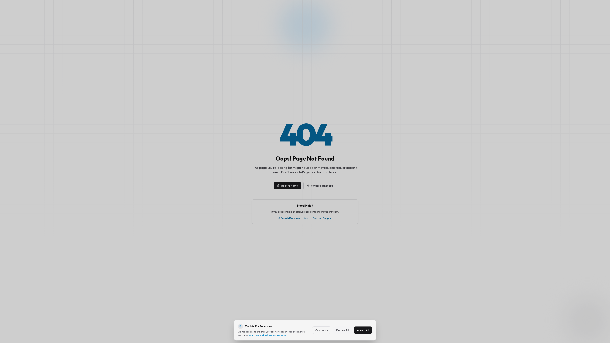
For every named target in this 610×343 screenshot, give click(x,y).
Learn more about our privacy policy (268, 334)
